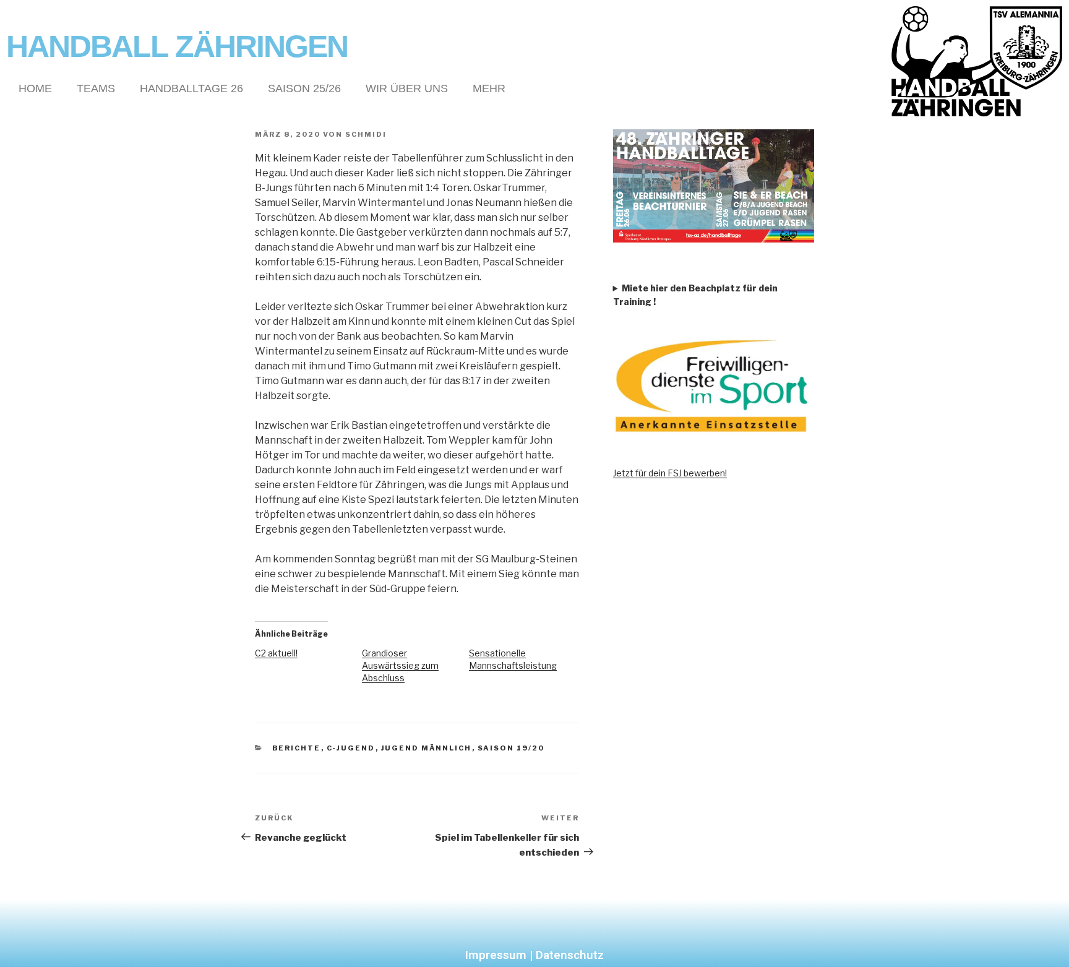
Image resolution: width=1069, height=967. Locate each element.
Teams (96, 88)
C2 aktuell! (276, 653)
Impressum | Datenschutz (534, 955)
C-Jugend (351, 748)
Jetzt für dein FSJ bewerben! (670, 473)
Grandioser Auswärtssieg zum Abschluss (400, 665)
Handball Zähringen (177, 46)
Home (35, 88)
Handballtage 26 (191, 88)
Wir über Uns (407, 88)
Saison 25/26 (304, 88)
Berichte (296, 748)
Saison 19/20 (511, 748)
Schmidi (366, 134)
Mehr (489, 88)
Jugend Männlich (426, 748)
